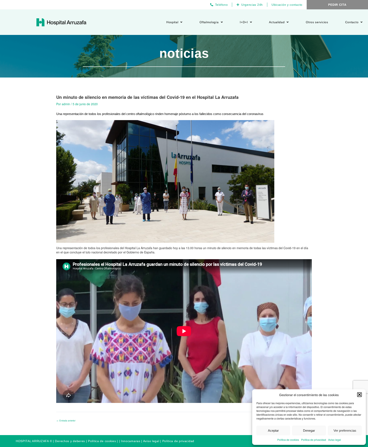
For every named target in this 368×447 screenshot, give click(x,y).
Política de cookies (288, 439)
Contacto (352, 22)
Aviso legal (334, 439)
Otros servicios (317, 22)
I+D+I (244, 22)
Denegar (309, 430)
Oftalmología (209, 22)
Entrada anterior (66, 421)
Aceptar (273, 430)
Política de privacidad (313, 439)
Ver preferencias (345, 430)
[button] (359, 394)
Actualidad (277, 22)
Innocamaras (130, 441)
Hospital (172, 22)
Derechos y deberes (70, 441)
